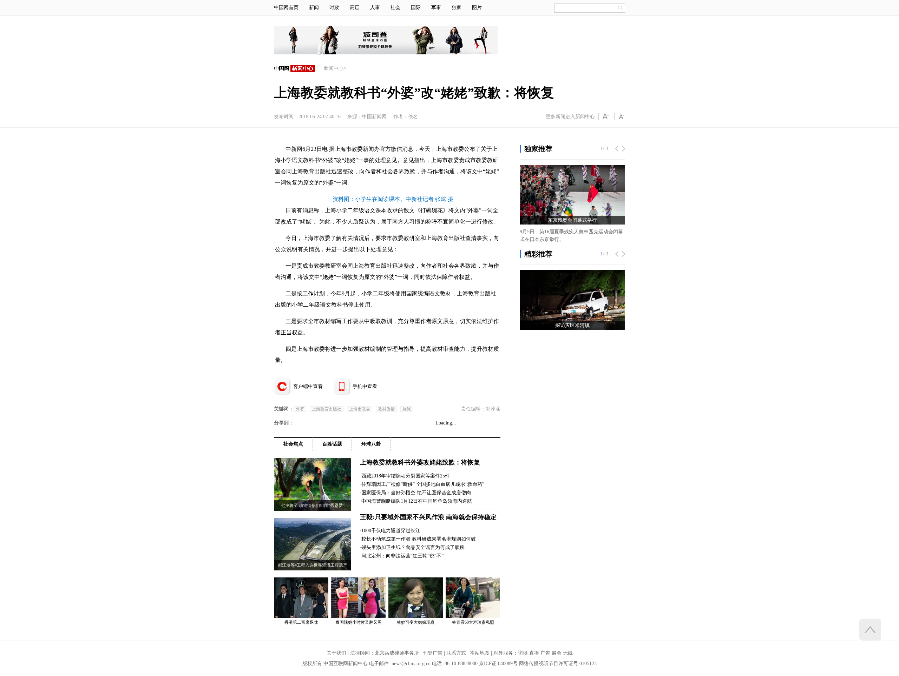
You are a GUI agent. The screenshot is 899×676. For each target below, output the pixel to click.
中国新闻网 (374, 116)
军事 (436, 7)
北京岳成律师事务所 (397, 653)
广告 (545, 653)
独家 (456, 7)
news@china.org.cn (411, 663)
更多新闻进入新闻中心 (570, 116)
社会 (395, 7)
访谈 (523, 653)
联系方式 (456, 653)
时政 (334, 7)
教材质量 (386, 409)
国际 (416, 7)
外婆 (300, 409)
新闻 (314, 7)
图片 (477, 7)
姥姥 (406, 409)
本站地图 (480, 653)
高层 (355, 7)
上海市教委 (359, 409)
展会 (557, 653)
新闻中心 (333, 68)
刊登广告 (432, 653)
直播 (534, 653)
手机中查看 (365, 386)
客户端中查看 (308, 386)
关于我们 (336, 653)
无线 (568, 653)
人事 (375, 7)
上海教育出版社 (326, 409)
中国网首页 (286, 7)
